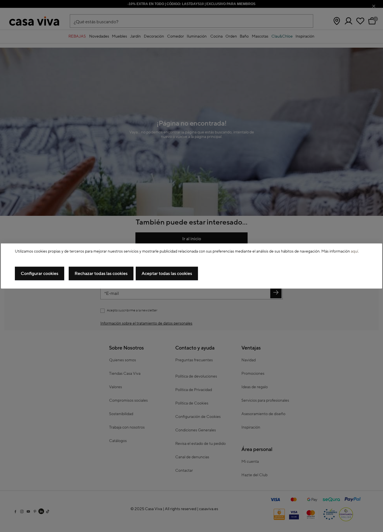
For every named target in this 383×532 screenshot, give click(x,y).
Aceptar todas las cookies (167, 273)
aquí (354, 251)
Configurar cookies (39, 273)
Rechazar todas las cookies (101, 273)
